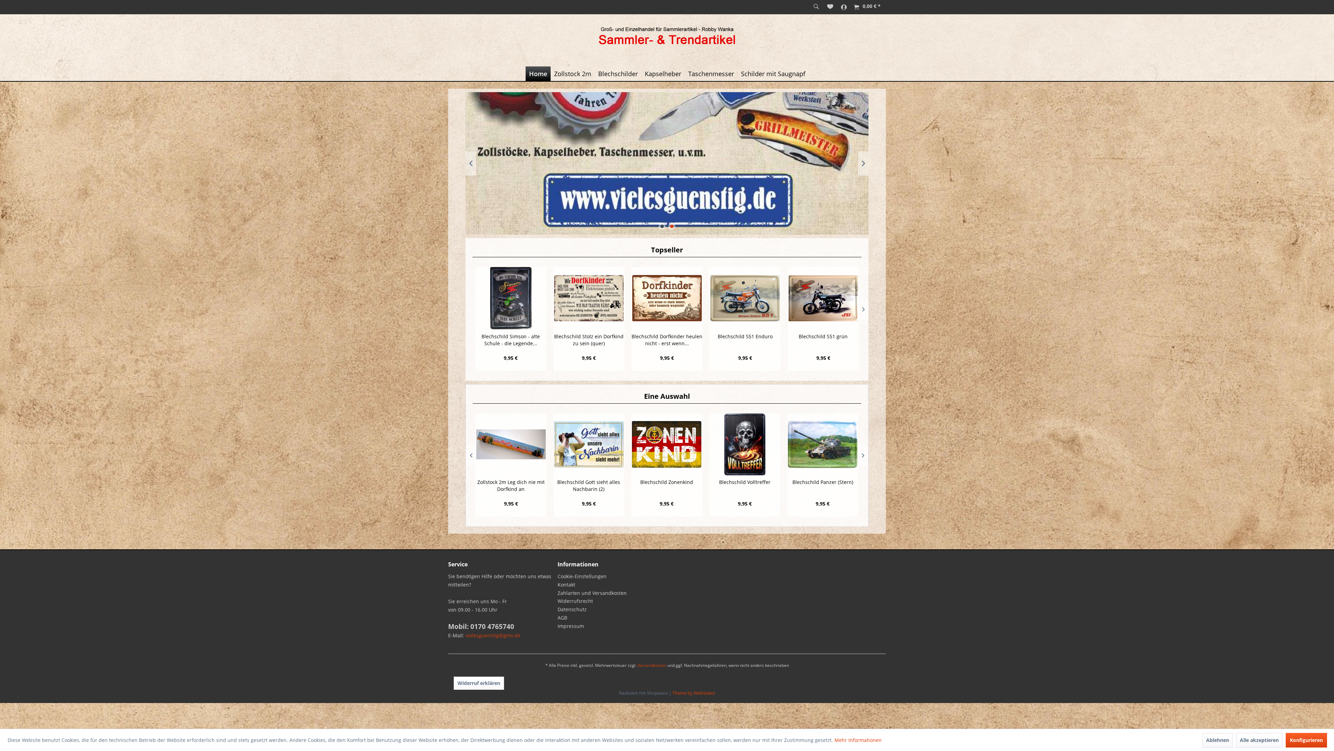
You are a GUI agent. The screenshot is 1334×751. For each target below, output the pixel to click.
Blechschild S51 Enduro (745, 336)
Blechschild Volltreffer (666, 482)
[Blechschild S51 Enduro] (745, 298)
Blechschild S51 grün (823, 336)
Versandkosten (651, 665)
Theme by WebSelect (693, 693)
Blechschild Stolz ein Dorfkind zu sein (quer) (589, 340)
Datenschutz (572, 609)
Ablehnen (1217, 740)
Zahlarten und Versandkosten (592, 593)
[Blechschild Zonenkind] (588, 444)
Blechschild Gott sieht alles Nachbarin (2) (510, 485)
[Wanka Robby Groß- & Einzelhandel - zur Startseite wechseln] (667, 36)
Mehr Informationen (858, 740)
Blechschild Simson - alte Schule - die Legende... (510, 340)
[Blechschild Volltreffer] (666, 444)
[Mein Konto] (844, 7)
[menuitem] (816, 7)
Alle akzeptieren (1259, 740)
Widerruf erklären (479, 683)
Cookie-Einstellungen (582, 576)
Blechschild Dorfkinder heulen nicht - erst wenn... (667, 340)
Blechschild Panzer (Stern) (744, 482)
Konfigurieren (1306, 740)
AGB (562, 617)
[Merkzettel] (830, 7)
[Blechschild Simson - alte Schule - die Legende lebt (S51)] (510, 298)
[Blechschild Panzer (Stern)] (744, 444)
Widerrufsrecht (575, 601)
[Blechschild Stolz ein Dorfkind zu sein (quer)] (589, 298)
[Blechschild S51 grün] (823, 298)
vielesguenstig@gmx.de (493, 635)
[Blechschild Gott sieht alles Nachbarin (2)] (510, 444)
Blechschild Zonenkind (588, 482)
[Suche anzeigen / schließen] (816, 7)
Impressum (571, 626)
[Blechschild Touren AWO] (822, 444)
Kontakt (566, 584)
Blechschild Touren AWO (822, 482)
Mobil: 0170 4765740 (481, 626)
